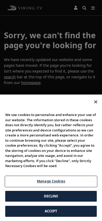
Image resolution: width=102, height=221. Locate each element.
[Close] (95, 102)
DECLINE (51, 196)
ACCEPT (51, 211)
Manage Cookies (51, 181)
